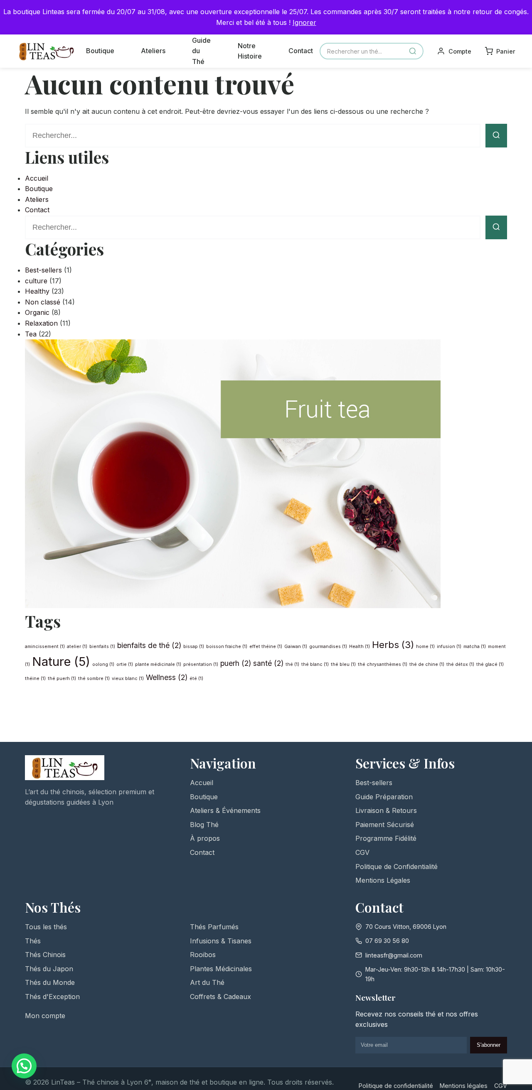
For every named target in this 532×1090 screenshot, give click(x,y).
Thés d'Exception (52, 996)
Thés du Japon (49, 969)
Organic (37, 312)
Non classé (42, 302)
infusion (449, 646)
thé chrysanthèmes (382, 664)
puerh (235, 663)
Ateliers (153, 51)
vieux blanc (128, 678)
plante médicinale (158, 664)
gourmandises (328, 646)
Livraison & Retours (386, 810)
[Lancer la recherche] (496, 135)
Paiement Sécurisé (384, 824)
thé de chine (426, 664)
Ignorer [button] (304, 22)
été (196, 678)
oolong (103, 664)
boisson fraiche (226, 646)
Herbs (393, 644)
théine (35, 678)
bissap (193, 646)
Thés (33, 941)
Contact (300, 51)
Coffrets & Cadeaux (220, 996)
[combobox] (372, 51)
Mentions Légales (382, 880)
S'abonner (488, 1045)
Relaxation (41, 323)
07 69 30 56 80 (387, 940)
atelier (77, 646)
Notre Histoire (250, 51)
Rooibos (203, 954)
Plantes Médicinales (221, 969)
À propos (205, 838)
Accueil (36, 178)
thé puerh (62, 678)
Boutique (100, 51)
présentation (200, 664)
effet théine (265, 646)
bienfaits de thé (149, 645)
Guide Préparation (384, 797)
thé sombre (94, 678)
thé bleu (343, 664)
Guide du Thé (201, 51)
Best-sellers (43, 270)
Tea (31, 334)
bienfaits (102, 646)
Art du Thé (207, 982)
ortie (124, 664)
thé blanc (315, 664)
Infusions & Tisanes (220, 941)
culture (36, 281)
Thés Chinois (45, 954)
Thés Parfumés (214, 927)
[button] (24, 1065)
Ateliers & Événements (225, 810)
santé (268, 663)
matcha (474, 646)
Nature (61, 661)
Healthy (37, 291)
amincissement (45, 646)
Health (359, 646)
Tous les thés (46, 927)
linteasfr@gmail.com (393, 955)
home (425, 646)
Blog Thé (204, 824)
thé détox (460, 664)
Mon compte (45, 1015)
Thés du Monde (50, 982)
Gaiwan (295, 646)
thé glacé (490, 664)
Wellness (166, 677)
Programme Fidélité (385, 838)
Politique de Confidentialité (396, 866)
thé (292, 664)
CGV (362, 852)
